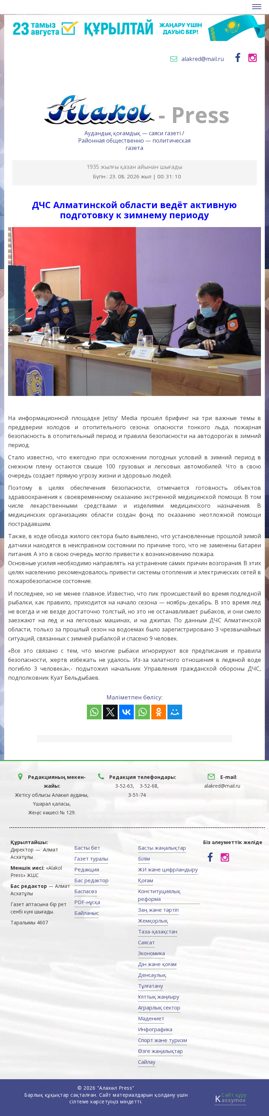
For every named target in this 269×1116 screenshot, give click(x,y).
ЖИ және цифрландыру (168, 869)
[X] (110, 712)
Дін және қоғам (157, 963)
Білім (144, 858)
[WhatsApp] (94, 712)
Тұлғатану (150, 985)
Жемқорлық (153, 920)
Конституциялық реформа (159, 895)
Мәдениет (151, 1018)
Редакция (86, 869)
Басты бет (87, 847)
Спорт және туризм (162, 1039)
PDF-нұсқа (87, 901)
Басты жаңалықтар (162, 847)
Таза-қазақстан (157, 931)
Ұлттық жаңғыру (158, 996)
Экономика (151, 953)
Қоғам (145, 880)
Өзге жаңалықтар (160, 1050)
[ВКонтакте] (126, 712)
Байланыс (86, 912)
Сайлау (147, 1061)
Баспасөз (85, 891)
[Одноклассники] (158, 712)
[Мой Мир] (174, 712)
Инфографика (155, 1029)
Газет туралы (91, 858)
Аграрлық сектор (159, 1007)
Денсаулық (152, 974)
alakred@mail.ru (202, 59)
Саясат (146, 942)
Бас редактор (91, 880)
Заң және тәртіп (158, 909)
